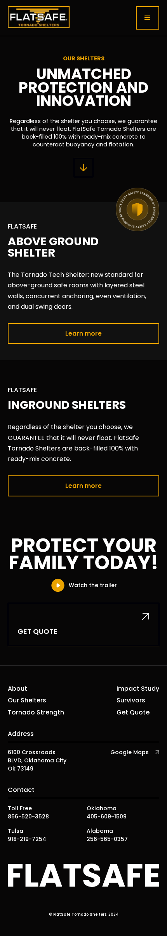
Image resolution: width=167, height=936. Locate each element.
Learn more (83, 333)
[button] (147, 18)
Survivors (131, 700)
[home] (39, 18)
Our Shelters (27, 700)
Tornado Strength (36, 712)
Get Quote (133, 712)
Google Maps (129, 752)
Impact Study (138, 688)
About (17, 688)
